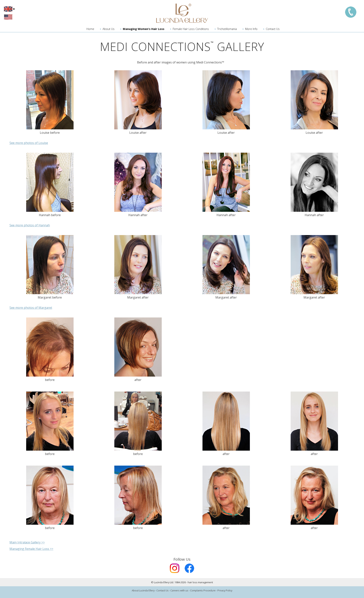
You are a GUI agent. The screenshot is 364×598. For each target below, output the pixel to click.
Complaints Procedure (203, 590)
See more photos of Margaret (30, 308)
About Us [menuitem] (109, 29)
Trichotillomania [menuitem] (227, 29)
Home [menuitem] (90, 29)
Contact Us (162, 590)
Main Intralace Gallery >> (27, 542)
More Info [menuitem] (251, 29)
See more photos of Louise (28, 143)
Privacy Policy (224, 590)
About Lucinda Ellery (143, 590)
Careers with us (179, 590)
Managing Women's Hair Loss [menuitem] (143, 29)
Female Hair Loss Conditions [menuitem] (191, 29)
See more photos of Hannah (29, 225)
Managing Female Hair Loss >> (31, 549)
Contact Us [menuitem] (273, 29)
